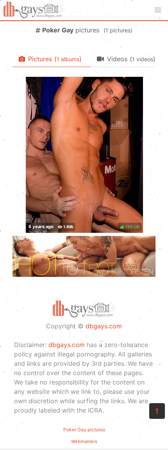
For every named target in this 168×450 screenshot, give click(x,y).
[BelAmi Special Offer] (84, 274)
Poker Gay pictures (84, 429)
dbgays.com (104, 326)
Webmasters (84, 441)
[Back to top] (157, 411)
